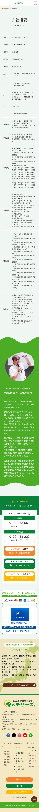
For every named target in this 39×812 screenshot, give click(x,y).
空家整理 (7, 759)
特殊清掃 (7, 754)
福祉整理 (7, 762)
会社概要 (31, 747)
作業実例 (19, 766)
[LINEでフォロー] (31, 735)
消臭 (5, 765)
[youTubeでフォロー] (25, 735)
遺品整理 (7, 751)
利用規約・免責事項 (19, 797)
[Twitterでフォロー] (14, 735)
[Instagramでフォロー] (20, 735)
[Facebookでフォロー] (8, 735)
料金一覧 (19, 758)
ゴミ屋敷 (7, 757)
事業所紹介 (32, 756)
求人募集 (31, 766)
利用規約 (31, 758)
